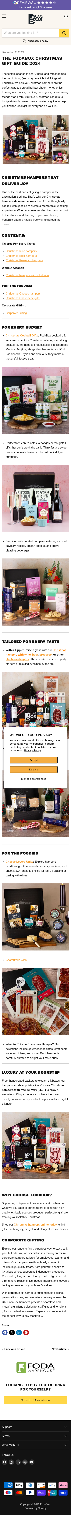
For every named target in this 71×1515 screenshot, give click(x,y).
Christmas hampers (40, 82)
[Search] (64, 33)
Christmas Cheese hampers (23, 293)
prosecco (45, 654)
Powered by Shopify (36, 1508)
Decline (33, 769)
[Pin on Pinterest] (26, 1332)
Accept (34, 760)
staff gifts (44, 1306)
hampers (37, 1207)
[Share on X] (12, 1332)
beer (35, 654)
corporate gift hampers (22, 1292)
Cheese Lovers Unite (19, 861)
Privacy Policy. (32, 750)
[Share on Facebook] (5, 1332)
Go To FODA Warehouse (35, 1400)
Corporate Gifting (16, 313)
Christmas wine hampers (21, 251)
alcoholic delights (17, 659)
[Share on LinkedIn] (19, 1332)
